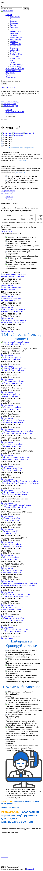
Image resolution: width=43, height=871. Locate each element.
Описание (9, 197)
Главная (9, 110)
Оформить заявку (8, 191)
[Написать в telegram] (9, 106)
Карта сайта (30, 869)
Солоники (10, 114)
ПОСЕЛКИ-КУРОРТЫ (15, 112)
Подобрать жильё (8, 88)
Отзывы (9, 199)
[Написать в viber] (8, 104)
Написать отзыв (7, 231)
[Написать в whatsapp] (10, 102)
